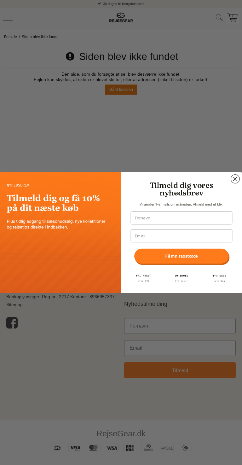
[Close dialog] (235, 178)
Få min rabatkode (181, 256)
